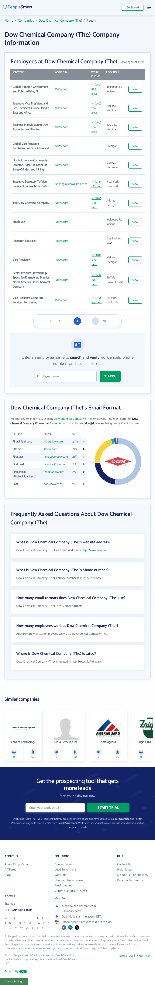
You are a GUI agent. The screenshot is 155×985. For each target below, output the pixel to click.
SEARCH (110, 376)
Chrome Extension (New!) (71, 890)
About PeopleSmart (17, 864)
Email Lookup (63, 885)
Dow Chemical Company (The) (60, 21)
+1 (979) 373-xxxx (96, 300)
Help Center (124, 869)
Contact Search (64, 864)
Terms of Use (122, 819)
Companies (26, 21)
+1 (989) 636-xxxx (96, 108)
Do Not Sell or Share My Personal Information (132, 877)
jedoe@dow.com (54, 471)
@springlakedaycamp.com (71, 184)
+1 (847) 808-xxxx (96, 280)
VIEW (135, 89)
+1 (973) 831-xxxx (96, 184)
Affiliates (10, 869)
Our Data (61, 875)
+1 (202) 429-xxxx (96, 89)
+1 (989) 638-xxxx (96, 203)
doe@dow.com (53, 484)
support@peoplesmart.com (79, 906)
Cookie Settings (14, 981)
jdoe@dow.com (53, 441)
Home (9, 21)
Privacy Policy (143, 956)
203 (104, 321)
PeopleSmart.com (67, 823)
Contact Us (124, 864)
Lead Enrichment (65, 869)
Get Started (133, 7)
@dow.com (61, 89)
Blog (8, 875)
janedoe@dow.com (55, 464)
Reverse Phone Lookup (69, 880)
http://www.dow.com (95, 550)
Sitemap (10, 903)
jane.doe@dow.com (56, 456)
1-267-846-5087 (71, 911)
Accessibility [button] (11, 971)
